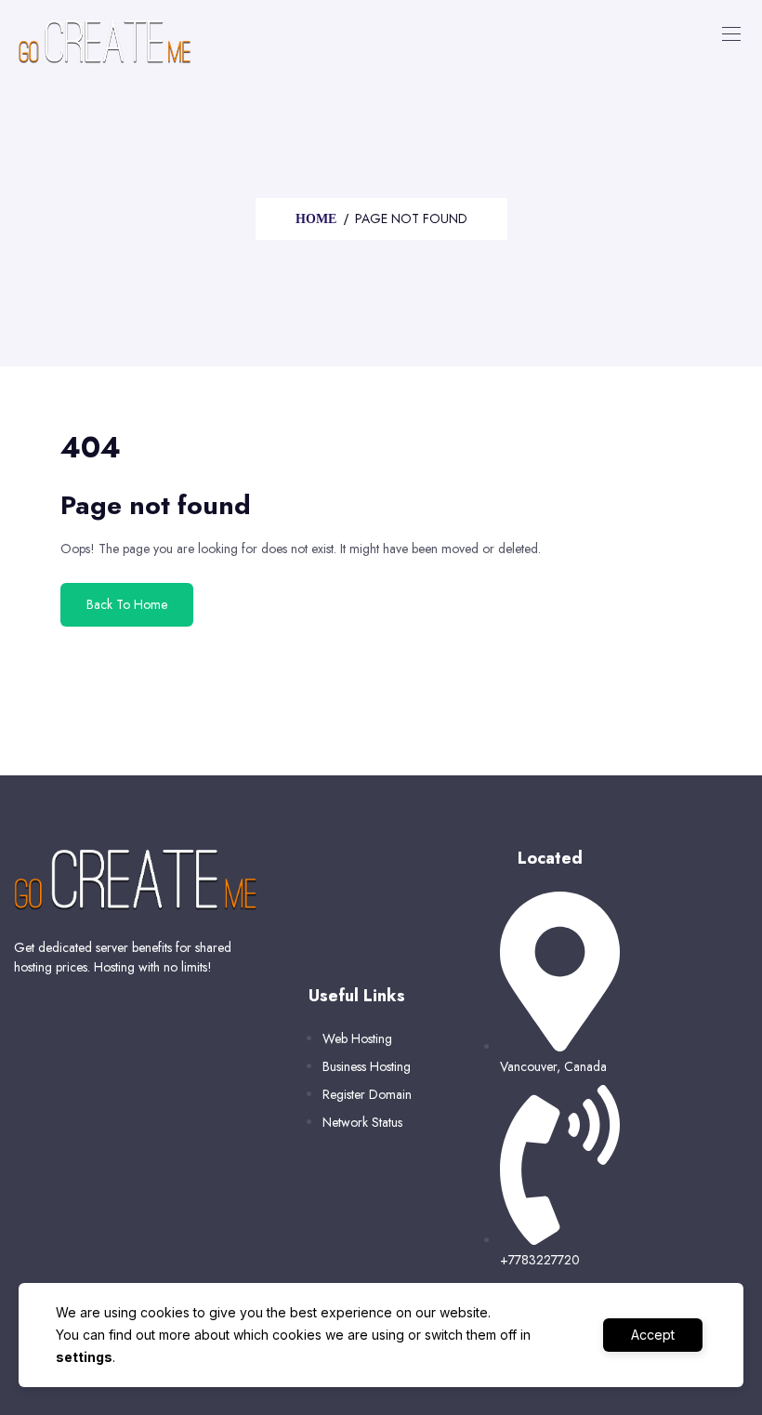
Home (316, 219)
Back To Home (126, 604)
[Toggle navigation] (729, 33)
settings (84, 1357)
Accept (653, 1334)
